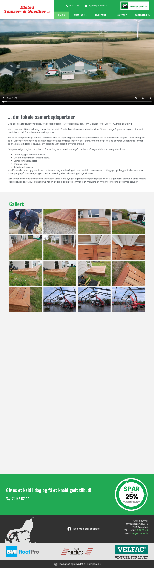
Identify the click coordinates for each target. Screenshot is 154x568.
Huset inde (79, 15)
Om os (61, 15)
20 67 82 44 (141, 530)
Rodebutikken (142, 15)
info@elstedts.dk (139, 533)
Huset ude (100, 15)
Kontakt (122, 15)
